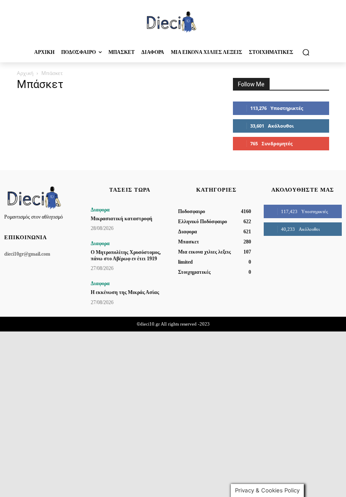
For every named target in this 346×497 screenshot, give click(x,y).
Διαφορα (100, 209)
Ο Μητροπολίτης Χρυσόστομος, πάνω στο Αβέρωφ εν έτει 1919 (126, 255)
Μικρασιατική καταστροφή (121, 219)
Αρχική (25, 73)
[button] (306, 52)
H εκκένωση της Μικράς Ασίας (125, 292)
